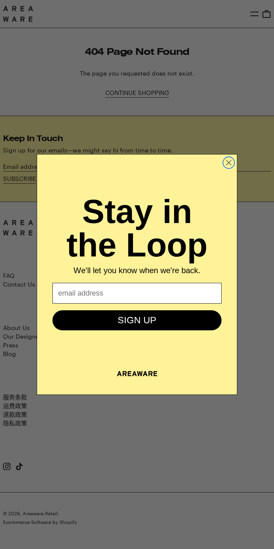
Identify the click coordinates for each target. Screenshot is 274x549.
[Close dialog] (229, 163)
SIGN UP (137, 320)
